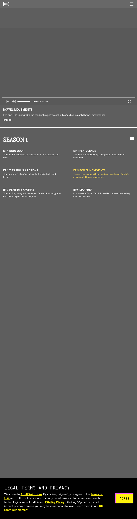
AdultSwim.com (31, 494)
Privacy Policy (54, 502)
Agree (124, 498)
